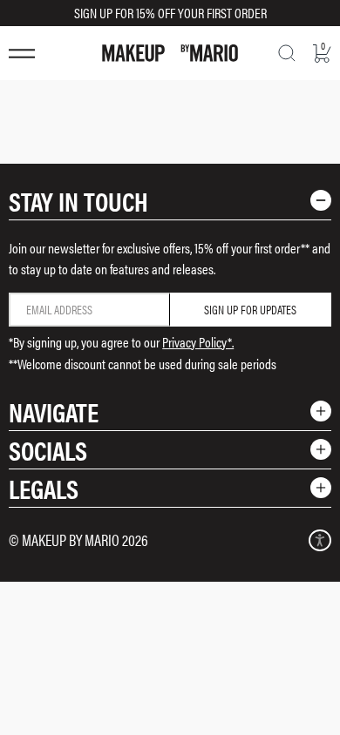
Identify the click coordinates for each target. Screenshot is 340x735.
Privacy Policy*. (198, 342)
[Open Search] (287, 53)
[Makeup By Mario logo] (170, 53)
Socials (48, 450)
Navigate (54, 411)
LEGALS (43, 488)
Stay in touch (78, 200)
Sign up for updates (250, 309)
